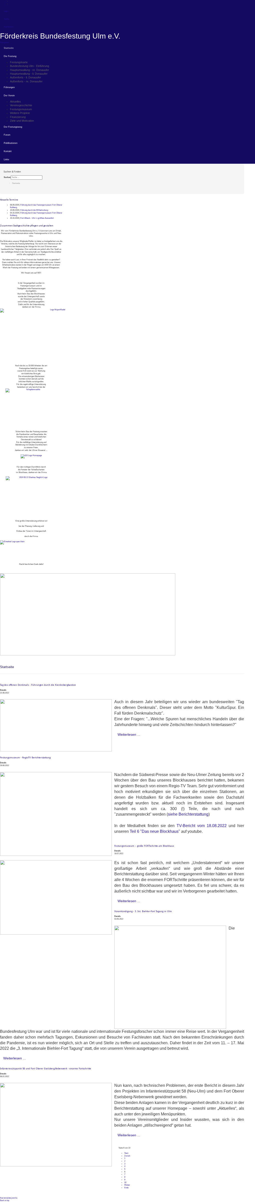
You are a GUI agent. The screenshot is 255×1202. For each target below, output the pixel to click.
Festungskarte (19, 62)
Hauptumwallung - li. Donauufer (29, 73)
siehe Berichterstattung (188, 814)
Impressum (8, 27)
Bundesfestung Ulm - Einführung (29, 65)
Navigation (4, 42)
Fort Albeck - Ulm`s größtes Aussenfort (37, 218)
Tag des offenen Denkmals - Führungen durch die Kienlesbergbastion (38, 684)
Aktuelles (15, 101)
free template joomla (8, 1198)
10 (125, 1182)
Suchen (7, 177)
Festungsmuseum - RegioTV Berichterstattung (25, 757)
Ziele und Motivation (22, 120)
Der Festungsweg (13, 127)
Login (6, 11)
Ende (126, 1188)
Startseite (9, 48)
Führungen (9, 87)
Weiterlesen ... (129, 734)
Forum (7, 135)
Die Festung (10, 56)
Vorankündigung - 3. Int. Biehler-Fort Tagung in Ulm (143, 911)
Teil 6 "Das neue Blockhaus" (155, 831)
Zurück (127, 1156)
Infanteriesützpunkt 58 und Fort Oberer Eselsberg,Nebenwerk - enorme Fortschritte (45, 1068)
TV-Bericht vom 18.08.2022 (202, 826)
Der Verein (9, 95)
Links (6, 159)
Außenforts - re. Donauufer (26, 81)
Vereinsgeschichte (21, 105)
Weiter (127, 1185)
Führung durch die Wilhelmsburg (34, 210)
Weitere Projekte (20, 112)
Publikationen (10, 143)
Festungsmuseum (21, 109)
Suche (6, 19)
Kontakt (8, 151)
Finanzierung (18, 116)
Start (126, 1153)
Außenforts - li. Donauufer (25, 77)
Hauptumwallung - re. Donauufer (29, 69)
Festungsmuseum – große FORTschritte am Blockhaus (144, 845)
